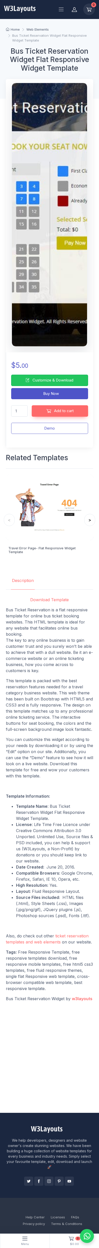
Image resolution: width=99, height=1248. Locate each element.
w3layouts (82, 998)
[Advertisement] (49, 1057)
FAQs (75, 1217)
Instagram (49, 1181)
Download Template (49, 599)
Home (15, 29)
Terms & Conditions (66, 1224)
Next (89, 520)
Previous (9, 520)
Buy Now (50, 393)
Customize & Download (52, 380)
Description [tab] (23, 580)
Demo (49, 428)
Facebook (38, 1181)
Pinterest (59, 1181)
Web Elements (37, 29)
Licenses (58, 1217)
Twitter (28, 1181)
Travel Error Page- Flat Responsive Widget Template (42, 550)
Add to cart (63, 410)
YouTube (69, 1181)
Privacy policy (34, 1224)
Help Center (35, 1217)
